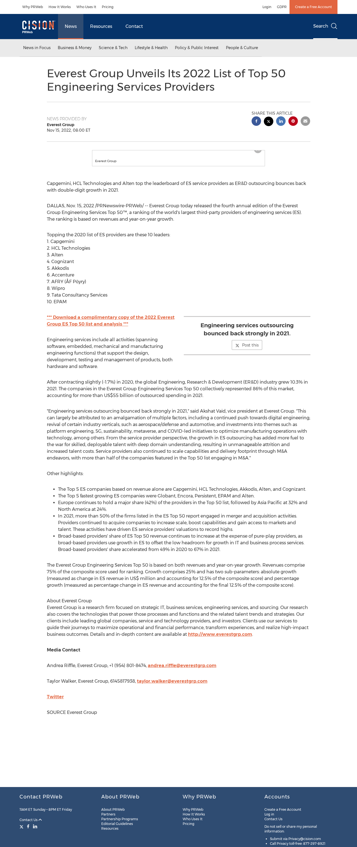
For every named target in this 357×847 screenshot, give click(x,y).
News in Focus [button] (36, 47)
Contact (134, 26)
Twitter (55, 702)
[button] (178, 153)
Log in (269, 814)
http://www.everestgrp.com (220, 640)
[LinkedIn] (35, 826)
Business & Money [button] (74, 47)
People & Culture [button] (242, 47)
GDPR (282, 7)
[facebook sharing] (256, 121)
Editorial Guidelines (117, 824)
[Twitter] (22, 826)
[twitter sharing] (268, 122)
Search (320, 26)
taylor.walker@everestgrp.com (172, 686)
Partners (108, 814)
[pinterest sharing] (293, 121)
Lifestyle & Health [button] (151, 47)
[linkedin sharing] (281, 121)
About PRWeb (113, 809)
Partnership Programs (119, 819)
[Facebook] (28, 826)
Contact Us (29, 820)
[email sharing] (305, 121)
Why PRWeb (32, 7)
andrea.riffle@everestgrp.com (182, 671)
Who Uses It (86, 7)
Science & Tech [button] (113, 47)
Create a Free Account (313, 7)
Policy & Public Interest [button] (197, 47)
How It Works (60, 7)
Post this (250, 350)
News (71, 26)
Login (266, 7)
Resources (101, 26)
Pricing (108, 7)
